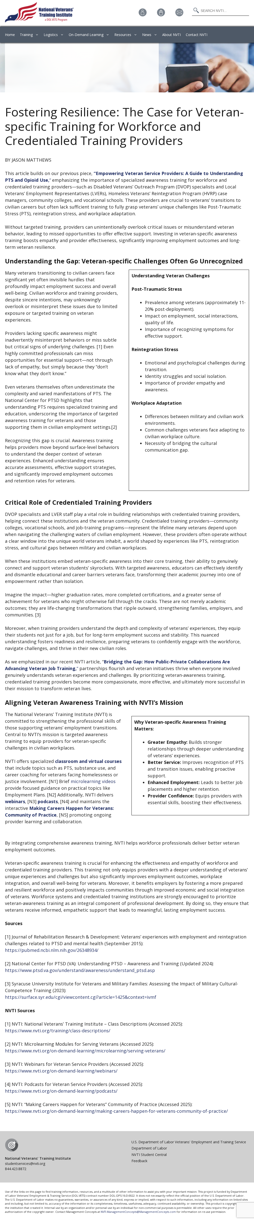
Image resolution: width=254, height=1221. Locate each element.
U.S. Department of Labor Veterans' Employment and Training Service (188, 1142)
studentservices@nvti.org (25, 1163)
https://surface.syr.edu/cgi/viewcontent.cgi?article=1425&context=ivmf (80, 997)
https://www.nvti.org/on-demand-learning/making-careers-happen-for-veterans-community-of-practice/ (116, 1111)
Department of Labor (149, 1148)
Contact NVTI (196, 34)
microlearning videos (93, 781)
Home (10, 34)
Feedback (139, 1160)
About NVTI (171, 34)
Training (26, 34)
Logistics (51, 34)
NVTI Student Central (149, 1154)
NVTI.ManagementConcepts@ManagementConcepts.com (138, 1212)
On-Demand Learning (86, 34)
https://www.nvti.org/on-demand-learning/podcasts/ (61, 1091)
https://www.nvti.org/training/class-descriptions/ (57, 1031)
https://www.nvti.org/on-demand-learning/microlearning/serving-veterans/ (85, 1051)
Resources (122, 34)
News (146, 34)
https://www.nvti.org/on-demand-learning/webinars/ (61, 1071)
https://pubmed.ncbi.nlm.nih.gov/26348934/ (51, 950)
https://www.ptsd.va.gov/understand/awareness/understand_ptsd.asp (80, 970)
